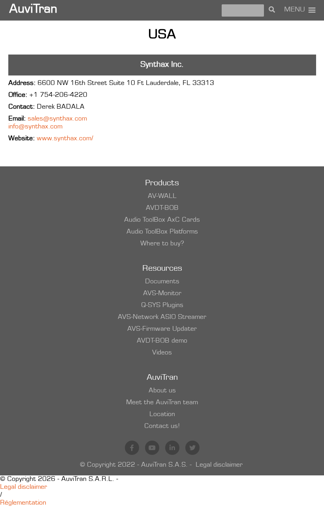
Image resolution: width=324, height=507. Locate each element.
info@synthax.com (35, 127)
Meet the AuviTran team (162, 403)
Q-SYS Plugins (162, 305)
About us (162, 391)
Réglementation (23, 503)
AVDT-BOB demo (162, 341)
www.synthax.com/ (65, 139)
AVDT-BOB (162, 208)
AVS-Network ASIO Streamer (162, 317)
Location (162, 414)
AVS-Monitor (162, 293)
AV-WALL (162, 196)
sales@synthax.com (57, 119)
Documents (162, 282)
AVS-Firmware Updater (162, 329)
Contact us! (162, 426)
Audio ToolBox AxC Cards (162, 220)
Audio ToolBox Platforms (162, 232)
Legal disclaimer (219, 465)
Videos (162, 353)
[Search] (272, 10)
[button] (294, 10)
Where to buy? (162, 244)
